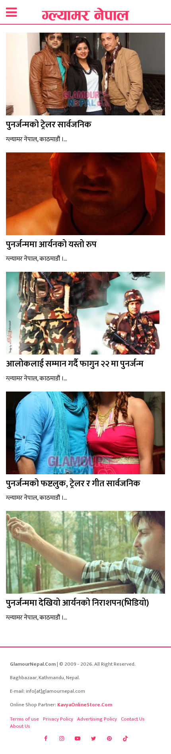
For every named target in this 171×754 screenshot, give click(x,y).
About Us (20, 726)
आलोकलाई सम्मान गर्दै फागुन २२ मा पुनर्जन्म (75, 364)
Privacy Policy (58, 719)
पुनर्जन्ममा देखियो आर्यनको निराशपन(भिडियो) (77, 603)
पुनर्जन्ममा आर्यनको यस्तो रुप (51, 244)
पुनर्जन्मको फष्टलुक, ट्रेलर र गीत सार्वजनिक (73, 483)
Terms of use (24, 719)
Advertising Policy (97, 719)
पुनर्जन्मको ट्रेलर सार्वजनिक (48, 124)
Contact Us (133, 719)
